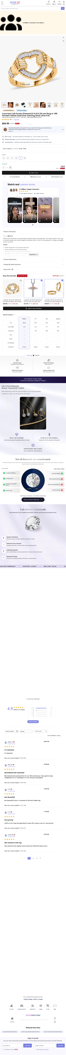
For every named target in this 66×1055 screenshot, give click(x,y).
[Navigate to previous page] (25, 858)
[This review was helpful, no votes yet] (21, 758)
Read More (33, 254)
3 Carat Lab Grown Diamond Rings (53, 1031)
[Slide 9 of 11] (56, 105)
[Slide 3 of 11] (17, 105)
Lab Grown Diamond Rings (10, 1031)
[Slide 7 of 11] (43, 105)
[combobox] (31, 8)
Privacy (47, 1049)
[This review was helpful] (21, 851)
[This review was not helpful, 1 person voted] (24, 828)
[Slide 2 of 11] (10, 105)
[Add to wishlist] (63, 41)
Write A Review (33, 721)
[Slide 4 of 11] (23, 105)
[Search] (62, 8)
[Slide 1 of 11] (4, 105)
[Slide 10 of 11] (62, 105)
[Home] (16, 3)
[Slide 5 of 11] (30, 105)
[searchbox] (10, 731)
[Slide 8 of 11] (49, 105)
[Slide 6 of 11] (36, 105)
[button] (3, 158)
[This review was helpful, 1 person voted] (21, 805)
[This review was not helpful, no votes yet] (24, 758)
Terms (42, 1049)
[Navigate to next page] (40, 858)
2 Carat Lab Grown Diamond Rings (30, 1031)
